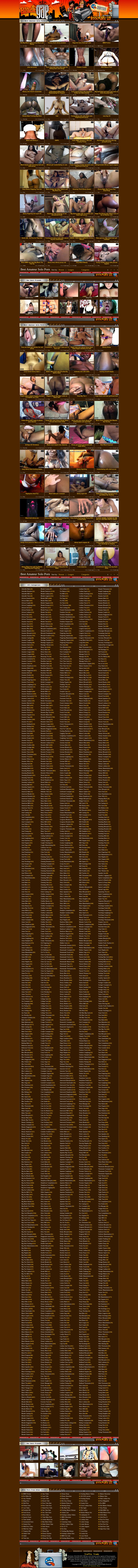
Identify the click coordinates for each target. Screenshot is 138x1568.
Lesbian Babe (64, 1350)
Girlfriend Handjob (65, 796)
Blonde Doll (25, 1425)
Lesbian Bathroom (65, 1353)
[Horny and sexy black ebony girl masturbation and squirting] (82, 419)
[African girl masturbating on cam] (57, 163)
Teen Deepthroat (103, 1055)
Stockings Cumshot (103, 906)
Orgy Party (82, 1038)
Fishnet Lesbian (64, 670)
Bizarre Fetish (25, 1292)
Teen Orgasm (102, 1106)
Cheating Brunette (46, 861)
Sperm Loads (102, 887)
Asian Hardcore (26, 943)
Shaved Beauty (102, 682)
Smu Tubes (45, 1515)
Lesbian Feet (63, 1376)
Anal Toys (24, 871)
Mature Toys (82, 789)
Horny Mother (64, 1003)
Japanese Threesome (65, 1206)
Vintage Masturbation (104, 1271)
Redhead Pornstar (84, 1374)
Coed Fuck (44, 994)
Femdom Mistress (65, 619)
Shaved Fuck (102, 696)
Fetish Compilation (65, 624)
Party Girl (82, 1097)
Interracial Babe (64, 1076)
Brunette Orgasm (45, 749)
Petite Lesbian (83, 1136)
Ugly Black (101, 1215)
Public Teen (82, 1281)
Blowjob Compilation (47, 628)
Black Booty (25, 1308)
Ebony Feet (44, 1320)
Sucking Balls (102, 954)
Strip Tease (101, 931)
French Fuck (63, 712)
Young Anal (101, 1388)
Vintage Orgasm (102, 1281)
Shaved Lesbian (102, 703)
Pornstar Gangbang (84, 1178)
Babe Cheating (26, 1029)
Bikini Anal (25, 1278)
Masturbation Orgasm (85, 663)
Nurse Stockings (83, 980)
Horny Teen (63, 1013)
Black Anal (25, 1294)
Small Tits (101, 815)
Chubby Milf (44, 917)
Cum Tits (43, 1127)
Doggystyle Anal (45, 1236)
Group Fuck (63, 859)
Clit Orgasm (44, 947)
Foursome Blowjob (65, 694)
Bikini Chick (25, 1285)
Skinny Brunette (103, 754)
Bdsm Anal (25, 1108)
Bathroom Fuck (26, 1048)
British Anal (44, 677)
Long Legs (82, 645)
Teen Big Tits (102, 1029)
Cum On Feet (44, 1108)
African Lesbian (26, 612)
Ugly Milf (101, 1218)
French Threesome (65, 724)
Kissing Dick (63, 1250)
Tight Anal (101, 1178)
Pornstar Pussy (83, 1190)
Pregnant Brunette (84, 1229)
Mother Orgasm (83, 950)
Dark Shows (45, 1526)
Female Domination (65, 610)
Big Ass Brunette (26, 1178)
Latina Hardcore (64, 1297)
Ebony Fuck (44, 1325)
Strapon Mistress (103, 924)
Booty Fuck (44, 654)
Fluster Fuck (29, 314)
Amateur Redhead (27, 724)
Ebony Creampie (45, 1313)
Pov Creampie (83, 1206)
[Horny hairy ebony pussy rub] (57, 261)
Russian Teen (102, 626)
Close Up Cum (45, 961)
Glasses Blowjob (64, 805)
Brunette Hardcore (46, 740)
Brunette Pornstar (46, 752)
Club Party (44, 980)
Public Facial (83, 1267)
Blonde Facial (25, 1427)
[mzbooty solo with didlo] (82, 370)
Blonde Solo (44, 614)
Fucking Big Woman (67, 1531)
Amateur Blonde (26, 631)
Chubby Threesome (46, 926)
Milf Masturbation (84, 838)
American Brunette (27, 796)
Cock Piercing (45, 987)
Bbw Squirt (25, 1097)
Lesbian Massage (65, 1395)
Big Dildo (24, 1248)
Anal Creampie (26, 822)
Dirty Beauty (44, 1206)
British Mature (45, 689)
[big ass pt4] (57, 467)
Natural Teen (82, 968)
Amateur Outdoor (27, 719)
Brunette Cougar (45, 724)
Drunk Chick (44, 1267)
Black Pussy (25, 1357)
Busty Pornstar (45, 826)
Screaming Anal (102, 633)
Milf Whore (82, 882)
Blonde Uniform (45, 624)
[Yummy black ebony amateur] (57, 41)
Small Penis (101, 812)
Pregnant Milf (83, 1234)
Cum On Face (45, 1106)
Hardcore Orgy (64, 936)
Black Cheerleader (27, 1311)
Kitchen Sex (63, 1257)
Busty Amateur (45, 794)
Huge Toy (63, 1062)
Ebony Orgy (44, 1355)
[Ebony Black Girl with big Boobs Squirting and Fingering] (32, 565)
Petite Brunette (83, 1124)
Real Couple (82, 1325)
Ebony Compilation (46, 1311)
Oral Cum (82, 1024)
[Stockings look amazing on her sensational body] (57, 212)
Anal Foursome (26, 833)
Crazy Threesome (46, 1066)
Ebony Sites (65, 1498)
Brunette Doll (44, 731)
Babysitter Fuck (26, 1041)
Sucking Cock (102, 964)
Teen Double (102, 1064)
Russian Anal (102, 596)
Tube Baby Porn (47, 1517)
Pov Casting (82, 1204)
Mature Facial (83, 703)
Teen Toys (101, 1157)
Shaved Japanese (103, 698)
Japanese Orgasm (65, 1190)
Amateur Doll (25, 673)
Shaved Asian (102, 675)
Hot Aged (83, 1508)
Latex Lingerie (64, 1269)
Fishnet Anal (63, 668)
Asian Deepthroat (26, 924)
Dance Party (44, 1178)
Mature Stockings (84, 770)
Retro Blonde (83, 1392)
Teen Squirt (101, 1138)
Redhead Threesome (85, 1383)
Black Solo (25, 1364)
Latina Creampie (64, 1285)
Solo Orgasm (102, 859)
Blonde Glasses (26, 1434)
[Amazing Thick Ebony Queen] (82, 187)
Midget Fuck (82, 801)
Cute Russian (44, 1157)
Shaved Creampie (103, 694)
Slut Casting (101, 803)
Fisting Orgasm (64, 682)
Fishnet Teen (63, 680)
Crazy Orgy (44, 1062)
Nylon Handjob (83, 996)
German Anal (63, 742)
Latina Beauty (64, 1276)
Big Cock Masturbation (28, 1225)
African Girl (25, 607)
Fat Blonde (44, 1425)
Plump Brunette (83, 1150)
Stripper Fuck (102, 933)
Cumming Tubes (66, 1522)
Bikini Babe (25, 1281)
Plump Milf (82, 1152)
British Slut (44, 696)
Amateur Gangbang (27, 684)
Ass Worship (25, 1015)
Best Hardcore (26, 1162)
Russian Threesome (103, 628)
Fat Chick (43, 1430)
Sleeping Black (102, 798)
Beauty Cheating (26, 1122)
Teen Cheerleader (103, 1038)
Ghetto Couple (64, 773)
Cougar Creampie (46, 1020)
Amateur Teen (26, 752)
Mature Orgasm (83, 747)
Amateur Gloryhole (27, 687)
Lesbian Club (63, 1364)
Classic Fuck (44, 931)
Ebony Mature (45, 1346)
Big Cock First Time (27, 1220)
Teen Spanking (102, 1136)
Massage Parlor (83, 661)
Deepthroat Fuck (45, 1185)
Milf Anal (82, 803)
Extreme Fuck (45, 1402)
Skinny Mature (102, 770)
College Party (44, 1006)
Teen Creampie (102, 1045)
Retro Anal (82, 1385)
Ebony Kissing (45, 1339)
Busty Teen (44, 831)
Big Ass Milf (25, 1192)
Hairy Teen (63, 908)
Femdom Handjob (65, 614)
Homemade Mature (65, 961)
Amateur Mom (26, 708)
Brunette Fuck (45, 736)
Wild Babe (101, 1350)
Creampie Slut (45, 1078)
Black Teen (25, 1378)
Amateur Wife (26, 761)
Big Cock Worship (27, 1227)
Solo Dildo (101, 850)
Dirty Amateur (45, 1199)
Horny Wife (63, 1015)
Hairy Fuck (63, 887)
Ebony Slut (44, 1364)
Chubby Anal (44, 896)
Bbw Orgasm (25, 1080)
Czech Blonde (45, 1164)
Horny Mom (63, 1001)
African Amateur (26, 598)
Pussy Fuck (82, 1290)
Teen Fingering (102, 1073)
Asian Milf (25, 957)
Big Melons (25, 1250)
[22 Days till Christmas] (32, 443)
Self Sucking (102, 654)
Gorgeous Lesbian (65, 824)
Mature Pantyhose (84, 752)
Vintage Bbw (102, 1260)
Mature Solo (82, 766)
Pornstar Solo (83, 1194)
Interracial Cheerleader (66, 1083)
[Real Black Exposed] (106, 443)
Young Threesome (103, 1432)
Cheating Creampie (46, 864)
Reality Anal (82, 1336)
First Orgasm (63, 656)
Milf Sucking (83, 868)
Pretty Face (82, 1246)
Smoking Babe (102, 819)
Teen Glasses (102, 1085)
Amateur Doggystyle (27, 670)
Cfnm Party (44, 854)
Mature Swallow (83, 777)
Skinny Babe (102, 742)
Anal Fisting (25, 831)
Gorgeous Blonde (65, 819)
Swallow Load (102, 975)
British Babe (44, 680)
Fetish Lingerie (64, 631)
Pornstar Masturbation (85, 1180)
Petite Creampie (83, 1127)
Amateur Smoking (27, 731)
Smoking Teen (102, 843)
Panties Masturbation (85, 1069)
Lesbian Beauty (64, 1355)
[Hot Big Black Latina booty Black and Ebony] (32, 41)
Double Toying (45, 1257)
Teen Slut (101, 1129)
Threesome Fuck (103, 1171)
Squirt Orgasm (102, 896)
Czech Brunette (45, 1166)
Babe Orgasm (25, 1034)
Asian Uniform (26, 996)
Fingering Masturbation (66, 638)
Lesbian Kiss (63, 1390)
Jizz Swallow (63, 1225)
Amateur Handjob (27, 691)
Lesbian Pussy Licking (66, 1423)
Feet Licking (63, 607)
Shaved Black (102, 684)
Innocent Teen (64, 1071)
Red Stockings (83, 1343)
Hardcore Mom (64, 931)
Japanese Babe (64, 1148)
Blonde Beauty (26, 1404)
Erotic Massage (45, 1383)
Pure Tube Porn (47, 1505)
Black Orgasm (26, 1343)
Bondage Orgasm (46, 642)
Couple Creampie (46, 1031)
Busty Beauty (44, 803)
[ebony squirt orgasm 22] (82, 541)
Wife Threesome (103, 1346)
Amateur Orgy (26, 717)
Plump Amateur (83, 1145)
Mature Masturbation (85, 740)
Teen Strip (101, 1143)
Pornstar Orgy (83, 1185)
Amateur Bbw (25, 628)
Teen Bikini (101, 1031)
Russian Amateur (103, 593)
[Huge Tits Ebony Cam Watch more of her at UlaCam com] (106, 212)
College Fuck (44, 1001)
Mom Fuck (82, 901)
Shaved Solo (101, 715)
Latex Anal (63, 1260)
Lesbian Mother (64, 1404)
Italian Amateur (64, 1129)
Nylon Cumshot (83, 987)
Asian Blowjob (26, 913)
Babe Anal (24, 1020)
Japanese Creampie (65, 1162)
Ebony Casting (45, 1304)
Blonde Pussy (44, 610)
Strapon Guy (102, 922)
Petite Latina (82, 1134)
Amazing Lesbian (27, 782)
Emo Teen (44, 1376)
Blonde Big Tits (26, 1406)
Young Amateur (102, 1385)
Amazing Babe (26, 768)
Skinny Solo (101, 782)
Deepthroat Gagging (46, 1187)
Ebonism (44, 1529)
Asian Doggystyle (27, 926)
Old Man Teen (83, 1017)
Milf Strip (82, 866)
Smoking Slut (102, 840)
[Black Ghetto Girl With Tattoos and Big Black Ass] (57, 187)
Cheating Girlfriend (46, 868)
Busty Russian (45, 829)
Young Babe (101, 1392)
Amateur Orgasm (26, 715)
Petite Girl (82, 1129)
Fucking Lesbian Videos (68, 1515)
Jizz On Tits (63, 1222)
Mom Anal (82, 889)
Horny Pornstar (64, 1006)
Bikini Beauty (25, 1283)
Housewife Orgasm (65, 1027)
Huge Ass (62, 1029)
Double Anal (44, 1243)
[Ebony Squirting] (82, 467)
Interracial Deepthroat (66, 1092)
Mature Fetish (83, 708)
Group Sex (63, 864)
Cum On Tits (44, 1115)
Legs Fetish (63, 1339)
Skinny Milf (101, 773)
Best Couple (25, 1152)
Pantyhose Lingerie (84, 1087)
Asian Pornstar (26, 971)
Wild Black (101, 1357)
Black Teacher (26, 1376)
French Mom (63, 719)
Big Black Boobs (26, 1201)
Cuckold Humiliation (47, 1085)
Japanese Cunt (64, 1164)
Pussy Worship (83, 1311)
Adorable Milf (26, 593)
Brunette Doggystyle (46, 729)
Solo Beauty (101, 845)
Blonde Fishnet (26, 1430)
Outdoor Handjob (84, 1055)
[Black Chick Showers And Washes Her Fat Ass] (106, 419)
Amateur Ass (25, 624)
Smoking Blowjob (103, 826)
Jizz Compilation (65, 1218)
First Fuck (63, 654)
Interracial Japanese (65, 1106)
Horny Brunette (64, 980)
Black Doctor (25, 1320)
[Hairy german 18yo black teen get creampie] (106, 236)
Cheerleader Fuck (46, 889)
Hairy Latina (63, 894)
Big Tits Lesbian (26, 1271)
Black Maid (25, 1329)
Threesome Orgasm (103, 1173)
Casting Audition (45, 836)
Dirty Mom (44, 1225)
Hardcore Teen (64, 940)
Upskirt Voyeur (102, 1248)
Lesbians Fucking (84, 619)
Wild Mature (101, 1364)
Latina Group (64, 1294)
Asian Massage (26, 950)
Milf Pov (81, 850)
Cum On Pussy (45, 1113)
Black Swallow (26, 1374)
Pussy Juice (82, 1292)
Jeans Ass (62, 1208)
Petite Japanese (83, 1131)
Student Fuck (102, 940)
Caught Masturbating (47, 845)
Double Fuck (44, 1253)
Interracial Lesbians (65, 1108)
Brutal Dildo (44, 782)
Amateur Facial (26, 677)
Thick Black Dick (103, 1162)
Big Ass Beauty (26, 1173)
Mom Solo (82, 910)
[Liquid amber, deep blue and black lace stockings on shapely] (106, 541)
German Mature (64, 759)
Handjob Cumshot (65, 913)
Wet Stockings (102, 1308)
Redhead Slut (83, 1376)
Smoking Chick (102, 831)
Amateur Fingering (27, 680)
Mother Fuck (82, 945)
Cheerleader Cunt (46, 887)
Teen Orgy (101, 1108)
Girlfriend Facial (65, 794)
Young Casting (102, 1404)
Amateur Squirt (26, 736)
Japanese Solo (64, 1201)
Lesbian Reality (64, 1425)
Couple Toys (44, 1043)
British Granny (45, 687)
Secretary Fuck (102, 640)
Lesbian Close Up (65, 1362)
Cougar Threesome (46, 1029)
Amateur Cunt (26, 663)
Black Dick (25, 1318)
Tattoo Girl (101, 999)
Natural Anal (82, 957)
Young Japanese (102, 1416)
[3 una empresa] (82, 565)
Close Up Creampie (46, 959)
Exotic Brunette (45, 1390)
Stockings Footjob (103, 910)
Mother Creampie (84, 943)
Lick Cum (82, 624)
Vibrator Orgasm (103, 1250)
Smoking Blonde (103, 824)
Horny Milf (63, 999)
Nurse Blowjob (83, 978)
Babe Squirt (25, 1036)
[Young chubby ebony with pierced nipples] (106, 261)
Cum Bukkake (45, 1090)
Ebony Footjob (45, 1322)
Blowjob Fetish (45, 631)
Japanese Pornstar (65, 1194)
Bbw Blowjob (25, 1052)
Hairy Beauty (63, 875)
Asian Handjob (26, 940)
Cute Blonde (44, 1141)
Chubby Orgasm (45, 920)
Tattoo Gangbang (103, 996)
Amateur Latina (26, 698)
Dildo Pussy (44, 1194)
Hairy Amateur (64, 866)
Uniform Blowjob (103, 1225)
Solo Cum (101, 847)
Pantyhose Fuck (83, 1085)
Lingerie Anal (83, 628)
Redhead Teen (83, 1381)
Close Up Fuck (45, 966)
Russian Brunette (103, 607)
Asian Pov (24, 973)
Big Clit (24, 1208)
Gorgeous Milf (64, 826)
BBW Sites (65, 1519)
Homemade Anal (64, 947)
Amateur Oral (25, 712)
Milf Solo (82, 857)
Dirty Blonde (44, 1208)
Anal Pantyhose (26, 852)
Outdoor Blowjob (84, 1045)
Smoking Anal (102, 817)
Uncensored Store (69, 1461)
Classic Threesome (46, 940)
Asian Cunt (25, 922)
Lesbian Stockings (84, 593)
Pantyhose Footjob (84, 1083)
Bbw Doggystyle (26, 1059)
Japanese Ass (63, 1145)
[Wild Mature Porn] (106, 65)
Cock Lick (44, 985)
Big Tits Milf (25, 1274)
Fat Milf (62, 593)
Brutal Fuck (44, 784)
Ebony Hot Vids (47, 1538)
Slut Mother (101, 808)
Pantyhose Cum (83, 1078)
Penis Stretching (83, 1106)
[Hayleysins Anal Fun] (32, 492)
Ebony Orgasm (45, 1353)
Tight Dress (101, 1187)
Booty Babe (44, 649)
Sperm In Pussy (102, 882)
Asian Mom (25, 959)
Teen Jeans (101, 1094)
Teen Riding (101, 1124)
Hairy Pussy (63, 906)
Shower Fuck (102, 722)
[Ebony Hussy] (106, 345)
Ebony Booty (44, 1301)
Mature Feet (82, 705)
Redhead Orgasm (84, 1371)
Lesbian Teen (83, 603)
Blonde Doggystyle (27, 1423)
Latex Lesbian (64, 1267)
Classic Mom (44, 938)
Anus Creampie (26, 875)
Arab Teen (24, 892)
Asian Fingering (26, 933)
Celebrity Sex (44, 847)
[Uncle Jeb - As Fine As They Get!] (32, 236)
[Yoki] (57, 114)
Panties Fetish (83, 1066)
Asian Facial (25, 929)
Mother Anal (82, 938)
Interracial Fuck (64, 1101)
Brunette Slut (44, 759)
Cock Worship (45, 992)
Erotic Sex (44, 1385)
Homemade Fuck (65, 957)
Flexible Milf (63, 687)
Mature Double (83, 701)
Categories (85, 270)
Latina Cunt (63, 1288)
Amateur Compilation (28, 649)
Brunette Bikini (45, 715)
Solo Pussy (101, 861)
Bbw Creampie (26, 1057)
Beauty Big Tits (26, 1120)
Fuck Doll (63, 726)
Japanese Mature (64, 1183)
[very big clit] (106, 114)
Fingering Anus (64, 633)
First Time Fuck (64, 663)
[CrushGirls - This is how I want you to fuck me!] (57, 345)
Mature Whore (83, 794)
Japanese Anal (64, 1143)
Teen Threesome (103, 1152)
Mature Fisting (83, 712)
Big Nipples (25, 1253)
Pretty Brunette (83, 1243)
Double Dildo (44, 1248)
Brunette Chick (45, 722)
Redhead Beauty (83, 1350)
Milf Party (82, 845)
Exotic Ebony (45, 1392)
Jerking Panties (64, 1215)
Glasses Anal (63, 803)
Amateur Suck (26, 742)
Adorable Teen (26, 596)
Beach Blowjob (26, 1115)
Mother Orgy (83, 952)
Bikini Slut (25, 1290)
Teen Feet (101, 1069)
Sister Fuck (101, 731)
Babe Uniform (26, 1038)
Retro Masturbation (84, 1404)
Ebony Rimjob (45, 1362)
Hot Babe (62, 1017)
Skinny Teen (101, 784)
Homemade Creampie (66, 950)
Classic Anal (44, 929)
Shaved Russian (102, 712)
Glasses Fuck (63, 810)
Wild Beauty (101, 1355)
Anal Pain (24, 847)
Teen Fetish (101, 1071)
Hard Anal (63, 915)
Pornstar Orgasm (84, 1183)
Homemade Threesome (66, 968)
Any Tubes (45, 1494)
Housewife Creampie (66, 1022)
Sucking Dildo (102, 968)
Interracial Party (64, 1120)
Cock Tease (44, 989)
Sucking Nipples (103, 971)
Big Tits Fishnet (26, 1264)
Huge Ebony (63, 1043)
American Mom (26, 805)
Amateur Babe (26, 626)
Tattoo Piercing (102, 1003)
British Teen (44, 698)
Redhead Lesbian (84, 1364)
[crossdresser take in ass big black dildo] (106, 565)
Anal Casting (25, 812)
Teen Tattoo (101, 1150)
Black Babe (25, 1299)
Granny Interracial (65, 847)
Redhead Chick (83, 1355)
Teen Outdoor (102, 1110)
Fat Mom (62, 596)
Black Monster (26, 1341)
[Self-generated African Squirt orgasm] (106, 163)
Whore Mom (102, 1325)
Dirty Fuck (44, 1215)
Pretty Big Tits (83, 1239)
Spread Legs (101, 889)
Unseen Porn (89, 1461)
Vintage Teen (102, 1285)
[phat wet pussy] (32, 65)
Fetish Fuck (63, 626)
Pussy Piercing (83, 1299)
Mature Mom (83, 742)
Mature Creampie (84, 691)
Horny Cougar (64, 985)
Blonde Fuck (25, 1432)
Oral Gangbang (83, 1029)
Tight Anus (101, 1180)
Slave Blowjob (102, 789)
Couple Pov (44, 1041)
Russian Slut (101, 624)
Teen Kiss (101, 1097)
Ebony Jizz (44, 1336)
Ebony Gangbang (46, 1329)
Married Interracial (84, 649)
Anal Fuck (24, 836)
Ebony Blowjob (45, 1299)
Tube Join (109, 1477)
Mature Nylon (83, 745)
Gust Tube (45, 1496)
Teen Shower (102, 1127)
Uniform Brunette (103, 1227)
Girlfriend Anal (64, 787)
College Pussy (45, 1008)
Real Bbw (82, 1313)
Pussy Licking (83, 1294)
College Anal (44, 999)
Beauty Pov (25, 1138)
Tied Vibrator (102, 1176)
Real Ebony (82, 1329)
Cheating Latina (45, 875)
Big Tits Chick (26, 1262)
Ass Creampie (25, 1001)
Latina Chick (63, 1283)
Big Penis (24, 1255)
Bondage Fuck (45, 638)
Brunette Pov (44, 754)
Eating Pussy (44, 1283)
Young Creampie (103, 1411)
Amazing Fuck (26, 780)
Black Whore (25, 1392)
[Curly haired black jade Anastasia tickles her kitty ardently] (82, 90)
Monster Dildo (83, 929)
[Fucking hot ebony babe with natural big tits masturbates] (57, 236)
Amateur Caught (26, 640)
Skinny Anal (101, 738)
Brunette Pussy (45, 756)
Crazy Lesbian (45, 1057)
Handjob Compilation (66, 910)
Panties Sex (82, 1073)
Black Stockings (26, 1371)
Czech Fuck (44, 1169)
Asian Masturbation (27, 952)
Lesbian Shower (64, 1432)
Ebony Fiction (46, 1536)
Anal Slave (25, 859)
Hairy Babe (63, 873)
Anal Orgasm (25, 843)
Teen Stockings (102, 1141)
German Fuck (64, 754)
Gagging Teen (64, 733)
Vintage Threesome (103, 1288)
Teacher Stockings (103, 1010)
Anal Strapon (25, 864)
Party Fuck (82, 1094)
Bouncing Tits (45, 656)
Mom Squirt (82, 913)
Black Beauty (25, 1304)
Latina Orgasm (64, 1311)
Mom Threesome (84, 915)
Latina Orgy (63, 1313)
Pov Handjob (83, 1208)
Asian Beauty (25, 906)
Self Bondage (102, 649)
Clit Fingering (45, 943)
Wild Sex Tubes (29, 1477)
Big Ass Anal (25, 1166)
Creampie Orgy (45, 1076)
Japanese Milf (64, 1185)
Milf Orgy (82, 843)
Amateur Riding (26, 726)
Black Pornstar (26, 1350)
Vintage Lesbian (102, 1269)
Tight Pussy (101, 1197)
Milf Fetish (82, 824)
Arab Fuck (25, 887)
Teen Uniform (102, 1159)
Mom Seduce (83, 908)
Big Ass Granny (26, 1187)
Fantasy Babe (44, 1411)
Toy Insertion (102, 1211)
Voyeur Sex (101, 1292)
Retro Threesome (84, 1416)
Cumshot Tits (44, 1134)
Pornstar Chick (83, 1171)
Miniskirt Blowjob (84, 887)
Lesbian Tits (82, 607)
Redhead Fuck (83, 1362)
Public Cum (82, 1262)
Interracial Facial (65, 1097)
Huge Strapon (64, 1057)
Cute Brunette (45, 1143)
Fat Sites (64, 1529)
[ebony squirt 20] (82, 492)
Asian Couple (25, 917)
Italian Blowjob (64, 1134)
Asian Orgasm (26, 964)
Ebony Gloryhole (46, 1332)
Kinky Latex (63, 1236)
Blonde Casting (26, 1413)
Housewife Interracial (66, 1024)
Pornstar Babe (83, 1164)
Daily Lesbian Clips (67, 1524)
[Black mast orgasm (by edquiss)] (57, 443)
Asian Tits (24, 994)
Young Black (102, 1397)
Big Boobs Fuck (26, 1206)
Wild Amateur (102, 1348)
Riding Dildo (83, 1427)
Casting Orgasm (45, 840)
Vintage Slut (101, 1283)
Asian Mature (25, 954)
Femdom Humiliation (66, 617)
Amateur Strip (26, 740)
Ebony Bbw (44, 1294)
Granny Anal (63, 831)
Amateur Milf (25, 705)
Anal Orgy (25, 845)
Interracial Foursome (66, 1099)
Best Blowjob (25, 1150)
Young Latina (102, 1418)
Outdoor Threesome (85, 1064)
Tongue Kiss (101, 1208)
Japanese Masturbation (66, 1180)
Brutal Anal (44, 775)
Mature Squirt (83, 768)
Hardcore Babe (64, 922)
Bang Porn (89, 297)
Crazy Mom (44, 1059)
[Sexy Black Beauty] (82, 261)
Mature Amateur (83, 666)
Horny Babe (63, 971)
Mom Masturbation (84, 903)
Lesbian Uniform (84, 612)
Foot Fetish (63, 689)
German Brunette (65, 752)
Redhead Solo (83, 1378)
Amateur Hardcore (27, 694)
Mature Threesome (84, 787)
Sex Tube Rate (46, 1510)
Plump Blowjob (83, 1148)
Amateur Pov (25, 722)
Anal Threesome (26, 868)
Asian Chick (25, 915)
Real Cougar (82, 1322)
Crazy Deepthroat (46, 1048)
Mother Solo (82, 954)
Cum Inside (44, 1101)
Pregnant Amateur (84, 1225)
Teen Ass (100, 1017)
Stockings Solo (102, 917)
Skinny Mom (102, 775)
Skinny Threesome (103, 787)
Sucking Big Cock (103, 957)
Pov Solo (81, 1220)
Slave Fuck (101, 791)
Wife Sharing (102, 1343)
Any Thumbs (69, 297)
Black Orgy (25, 1346)
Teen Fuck (101, 1080)
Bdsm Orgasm (26, 1110)
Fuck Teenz (84, 1501)
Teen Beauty (101, 1027)
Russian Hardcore (103, 619)
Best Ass (24, 1145)
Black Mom (25, 1339)
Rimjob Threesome (103, 589)
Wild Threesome (103, 1383)
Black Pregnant (26, 1355)
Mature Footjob (83, 715)
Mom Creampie (83, 894)
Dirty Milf (44, 1222)
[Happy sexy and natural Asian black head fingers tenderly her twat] (82, 345)
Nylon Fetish (82, 992)
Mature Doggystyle (84, 698)
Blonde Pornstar (45, 605)
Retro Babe (82, 1388)
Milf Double (82, 822)
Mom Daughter (83, 899)
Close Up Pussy (45, 973)
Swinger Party (102, 989)
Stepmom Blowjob (103, 901)
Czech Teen (44, 1173)
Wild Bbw (101, 1353)
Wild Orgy (101, 1371)
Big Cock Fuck (26, 1222)
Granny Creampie (65, 836)
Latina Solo (63, 1322)
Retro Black (82, 1390)
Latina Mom (63, 1308)
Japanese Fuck (64, 1169)
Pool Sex (81, 1157)
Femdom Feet (64, 612)
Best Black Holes (47, 1522)
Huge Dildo (63, 1041)
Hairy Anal (63, 868)
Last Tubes (49, 314)
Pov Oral (81, 1213)
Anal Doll (24, 826)
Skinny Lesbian (102, 766)
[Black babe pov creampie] (57, 492)
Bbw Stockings (26, 1099)
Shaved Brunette (103, 689)
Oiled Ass (82, 1008)
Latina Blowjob (64, 1278)
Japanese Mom (64, 1187)
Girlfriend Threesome (66, 801)
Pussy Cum (82, 1283)
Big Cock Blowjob (27, 1213)
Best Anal (24, 1143)
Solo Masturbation (103, 854)
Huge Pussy (63, 1055)
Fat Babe (43, 1420)
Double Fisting (45, 1250)
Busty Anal (44, 796)
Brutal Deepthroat (46, 780)
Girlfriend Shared (65, 798)
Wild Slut (101, 1378)
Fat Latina (44, 1434)
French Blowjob (64, 710)
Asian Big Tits (26, 908)
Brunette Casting (45, 719)
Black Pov (24, 1353)
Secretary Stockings (104, 642)
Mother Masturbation (85, 947)
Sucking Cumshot (103, 966)
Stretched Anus (102, 926)
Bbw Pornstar (25, 1087)
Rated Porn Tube (47, 1508)
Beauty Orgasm (26, 1134)
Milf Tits (81, 878)
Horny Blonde (64, 975)
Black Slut (24, 1362)
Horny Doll (63, 987)
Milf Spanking (83, 859)
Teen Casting (102, 1036)
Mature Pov (82, 756)
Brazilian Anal (45, 661)
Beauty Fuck (25, 1129)
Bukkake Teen (45, 791)
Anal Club (24, 815)
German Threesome (65, 766)
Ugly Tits (101, 1220)
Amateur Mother (26, 710)
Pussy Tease (82, 1308)
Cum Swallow (45, 1124)
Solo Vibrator (102, 871)
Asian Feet (25, 931)
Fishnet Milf (63, 673)
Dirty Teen (44, 1232)
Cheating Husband (46, 873)
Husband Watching (65, 1066)
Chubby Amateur (45, 894)
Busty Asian (44, 798)
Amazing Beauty (26, 770)
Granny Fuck (63, 840)
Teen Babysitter (102, 1022)
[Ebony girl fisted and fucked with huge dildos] (82, 443)
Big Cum (24, 1229)
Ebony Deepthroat (46, 1315)
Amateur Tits (25, 756)
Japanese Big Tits (65, 1152)
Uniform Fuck (102, 1232)
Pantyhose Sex (83, 1090)
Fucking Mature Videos (87, 1494)
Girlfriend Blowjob (65, 789)
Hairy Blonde (64, 878)
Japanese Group (64, 1173)
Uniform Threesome (104, 1236)
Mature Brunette (83, 684)
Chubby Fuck (44, 908)
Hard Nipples (63, 920)
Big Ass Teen (25, 1199)
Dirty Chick (44, 1213)
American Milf (26, 803)
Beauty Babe (25, 1117)
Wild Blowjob (102, 1360)
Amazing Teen (26, 789)
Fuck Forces (88, 314)
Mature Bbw (82, 673)
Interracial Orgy (64, 1117)
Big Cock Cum (26, 1218)
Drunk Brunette (45, 1264)
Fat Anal (43, 1416)
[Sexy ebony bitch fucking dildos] (32, 467)
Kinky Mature (64, 1241)
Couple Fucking (45, 1034)
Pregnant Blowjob (84, 1227)
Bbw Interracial (26, 1066)
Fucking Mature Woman (68, 1510)
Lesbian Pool (63, 1416)
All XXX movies (86, 1496)
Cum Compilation (46, 1092)
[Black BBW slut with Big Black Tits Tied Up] (32, 261)
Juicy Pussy (63, 1227)
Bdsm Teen (25, 1113)
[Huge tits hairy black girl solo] (82, 41)
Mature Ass (82, 670)
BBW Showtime (66, 1517)
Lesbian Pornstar (65, 1418)
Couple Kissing (45, 1036)
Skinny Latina (102, 763)
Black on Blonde (26, 1397)
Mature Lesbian (83, 736)
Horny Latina (64, 994)
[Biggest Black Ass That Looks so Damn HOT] (57, 394)
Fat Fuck (43, 1432)
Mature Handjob (83, 724)
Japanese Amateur (65, 1141)
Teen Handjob (102, 1092)
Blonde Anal (25, 1399)
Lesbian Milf (63, 1399)
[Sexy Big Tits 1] (82, 394)
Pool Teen (82, 1159)
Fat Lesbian (63, 589)
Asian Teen (25, 992)
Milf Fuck (82, 826)
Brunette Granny (45, 738)
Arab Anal (24, 880)
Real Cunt (82, 1327)
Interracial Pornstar (65, 1122)
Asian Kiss (25, 945)
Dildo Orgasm (45, 1192)
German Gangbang (65, 756)
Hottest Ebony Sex (67, 1503)
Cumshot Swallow (46, 1131)
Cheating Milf (45, 878)
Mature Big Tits (83, 677)
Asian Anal (25, 896)
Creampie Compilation (47, 1069)
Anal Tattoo (25, 866)
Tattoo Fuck (101, 994)
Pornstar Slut (83, 1192)
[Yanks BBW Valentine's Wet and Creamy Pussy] (82, 139)
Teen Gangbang (102, 1083)
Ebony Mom (44, 1350)
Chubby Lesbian (45, 913)
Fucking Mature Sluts (68, 1538)
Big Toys (24, 1276)
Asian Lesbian (26, 947)
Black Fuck (25, 1322)
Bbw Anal (24, 1050)
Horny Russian (64, 1010)
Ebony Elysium (46, 1533)
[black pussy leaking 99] (57, 541)
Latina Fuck (63, 1292)
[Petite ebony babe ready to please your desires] (32, 419)
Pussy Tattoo (82, 1306)
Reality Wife (82, 1341)
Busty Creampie (45, 810)
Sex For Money (102, 656)
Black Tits (24, 1383)
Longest (71, 270)
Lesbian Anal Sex (65, 1346)
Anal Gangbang (26, 838)
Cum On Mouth (45, 1110)
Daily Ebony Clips (47, 1524)
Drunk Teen (44, 1281)
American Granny (27, 798)
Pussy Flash (82, 1288)
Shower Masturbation (104, 724)
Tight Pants (101, 1194)
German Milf (63, 761)
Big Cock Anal (26, 1211)
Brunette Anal (45, 703)
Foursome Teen (64, 701)
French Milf (63, 717)
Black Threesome (26, 1381)
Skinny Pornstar (102, 777)
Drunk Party (44, 1276)
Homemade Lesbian (65, 959)
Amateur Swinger (27, 747)
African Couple (26, 603)
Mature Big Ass (83, 675)
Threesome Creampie (104, 1169)
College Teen (44, 1013)
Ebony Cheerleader (46, 1306)
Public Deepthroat (84, 1264)
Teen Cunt (101, 1050)
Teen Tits (101, 1155)
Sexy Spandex (102, 668)
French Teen (63, 722)
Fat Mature (63, 591)
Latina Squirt (63, 1325)
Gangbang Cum (64, 738)
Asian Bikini (25, 910)
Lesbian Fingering (65, 1381)
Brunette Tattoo (45, 766)
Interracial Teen (64, 1124)
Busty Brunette (45, 808)
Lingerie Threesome (85, 638)
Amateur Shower (26, 729)
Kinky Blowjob (64, 1232)
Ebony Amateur (45, 1288)
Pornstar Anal (83, 1162)
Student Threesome (103, 947)
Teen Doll (101, 1062)
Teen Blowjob (102, 1034)
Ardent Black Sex (47, 1519)
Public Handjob (83, 1274)
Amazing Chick (26, 777)
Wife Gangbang (102, 1341)
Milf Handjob (83, 831)
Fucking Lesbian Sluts (68, 1533)
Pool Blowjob (83, 1155)
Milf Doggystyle (83, 819)
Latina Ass (63, 1274)
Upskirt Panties (102, 1241)
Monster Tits (82, 936)
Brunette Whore (45, 773)
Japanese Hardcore (65, 1178)
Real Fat (81, 1332)
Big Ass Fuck (25, 1185)
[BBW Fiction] (106, 41)
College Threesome (46, 1015)
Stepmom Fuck (102, 903)
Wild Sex (101, 1376)
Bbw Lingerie (25, 1073)
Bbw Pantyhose (26, 1085)
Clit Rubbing (44, 950)
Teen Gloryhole (102, 1087)
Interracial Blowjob (65, 1080)
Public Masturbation (85, 1276)
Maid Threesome (84, 647)
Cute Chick (44, 1145)
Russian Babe (102, 598)
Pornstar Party (83, 1187)
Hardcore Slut (64, 938)
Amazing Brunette (27, 775)
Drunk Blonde (45, 1262)
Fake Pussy (44, 1409)
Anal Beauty (25, 810)
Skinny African (102, 733)
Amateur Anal (25, 621)
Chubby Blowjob (45, 903)
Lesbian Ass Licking (66, 1348)
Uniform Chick (102, 1229)
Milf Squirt (82, 861)
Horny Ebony (64, 989)
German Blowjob (65, 749)
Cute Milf (43, 1155)
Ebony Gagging (45, 1327)
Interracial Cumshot (65, 1090)
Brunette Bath (45, 708)
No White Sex (49, 297)
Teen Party (101, 1115)
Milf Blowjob (83, 810)
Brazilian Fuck (45, 666)
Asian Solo (25, 985)
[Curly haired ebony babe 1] (32, 370)
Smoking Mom (102, 838)
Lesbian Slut (63, 1434)
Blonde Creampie (26, 1420)
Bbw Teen (24, 1104)
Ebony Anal (44, 1290)
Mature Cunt (82, 694)
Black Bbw (25, 1301)
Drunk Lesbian (45, 1269)
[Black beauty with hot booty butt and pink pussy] (32, 163)
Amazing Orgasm (27, 787)
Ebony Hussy (65, 1494)
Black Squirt (25, 1369)
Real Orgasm (82, 1334)
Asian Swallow (26, 989)
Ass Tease (24, 1013)
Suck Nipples (102, 950)
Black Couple (25, 1315)
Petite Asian (82, 1120)
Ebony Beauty (45, 1297)
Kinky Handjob (64, 1234)
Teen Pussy (101, 1122)
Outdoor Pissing (83, 1062)
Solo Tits (101, 866)
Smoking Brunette (103, 829)
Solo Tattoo (101, 864)
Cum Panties (44, 1117)
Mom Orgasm (83, 906)
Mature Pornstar (83, 754)
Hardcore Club (64, 924)
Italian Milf (63, 1138)
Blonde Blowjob (26, 1411)
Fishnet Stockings (65, 677)
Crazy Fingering (45, 1050)
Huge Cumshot (64, 1038)
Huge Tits (63, 1059)
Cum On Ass (44, 1104)
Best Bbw (24, 1148)
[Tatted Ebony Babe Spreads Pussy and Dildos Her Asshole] (106, 492)
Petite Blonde (83, 1122)
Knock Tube (46, 1501)
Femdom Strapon (65, 621)
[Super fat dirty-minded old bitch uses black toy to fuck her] (82, 163)
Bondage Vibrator (46, 645)
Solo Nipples (102, 857)
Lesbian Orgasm (64, 1406)
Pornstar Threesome (85, 1199)
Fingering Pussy (64, 642)
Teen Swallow (102, 1148)
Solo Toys (101, 868)
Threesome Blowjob (104, 1166)
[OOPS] (57, 139)
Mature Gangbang (84, 719)
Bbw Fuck (24, 1064)
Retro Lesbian (83, 1402)
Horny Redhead (64, 1008)
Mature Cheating (84, 687)
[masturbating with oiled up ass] (106, 467)
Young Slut (101, 1425)
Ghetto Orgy (63, 780)
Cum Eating (44, 1094)
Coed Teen (44, 996)
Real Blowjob (83, 1315)
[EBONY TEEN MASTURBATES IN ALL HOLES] (82, 236)
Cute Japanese (45, 1148)
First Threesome (64, 659)
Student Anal (102, 936)
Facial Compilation (46, 1404)
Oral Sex (81, 1031)
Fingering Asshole (65, 635)
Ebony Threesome (46, 1374)
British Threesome (46, 701)
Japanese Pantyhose (65, 1192)
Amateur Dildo (26, 668)
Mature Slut (82, 763)
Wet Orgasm (101, 1299)
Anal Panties (25, 850)
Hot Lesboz (84, 1510)
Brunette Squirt (45, 763)
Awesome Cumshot (27, 1017)
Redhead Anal (83, 1346)
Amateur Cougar (26, 652)
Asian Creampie (26, 920)
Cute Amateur (45, 1136)
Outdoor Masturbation (85, 1057)
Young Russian (102, 1423)
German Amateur (65, 740)
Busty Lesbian (45, 819)
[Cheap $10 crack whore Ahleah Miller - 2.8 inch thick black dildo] (57, 419)
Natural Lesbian (83, 961)
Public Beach (83, 1260)
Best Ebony (25, 1157)
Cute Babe (44, 1138)
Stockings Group (103, 915)
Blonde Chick (25, 1416)
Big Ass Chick (26, 1180)
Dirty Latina (44, 1218)
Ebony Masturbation (46, 1343)
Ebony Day (45, 1531)
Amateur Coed (26, 647)
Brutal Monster (45, 787)
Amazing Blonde (26, 773)
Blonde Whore (45, 626)
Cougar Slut (44, 1027)
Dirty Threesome (45, 1234)
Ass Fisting (25, 1006)
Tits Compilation (103, 1201)
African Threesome (27, 619)
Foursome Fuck (64, 698)
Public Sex (82, 1278)
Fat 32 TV (65, 1526)
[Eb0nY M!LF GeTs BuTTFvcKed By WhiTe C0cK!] (57, 370)
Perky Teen (82, 1115)
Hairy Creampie (64, 885)
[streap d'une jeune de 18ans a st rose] (32, 541)
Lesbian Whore (83, 617)
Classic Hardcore (45, 933)
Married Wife (83, 652)
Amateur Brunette (27, 635)
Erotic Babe (44, 1378)
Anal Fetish (25, 829)
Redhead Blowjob (84, 1353)
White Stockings (103, 1315)
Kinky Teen (63, 1243)
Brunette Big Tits (46, 712)
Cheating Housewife (46, 871)
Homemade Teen (65, 966)
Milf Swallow (83, 871)
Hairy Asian (63, 871)
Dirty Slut (43, 1229)
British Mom (44, 694)
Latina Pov (63, 1318)
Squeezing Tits (102, 892)
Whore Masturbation (104, 1322)
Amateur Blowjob (27, 633)
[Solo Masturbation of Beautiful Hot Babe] (57, 565)
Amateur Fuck (26, 682)
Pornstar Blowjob (84, 1166)
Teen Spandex (102, 1134)
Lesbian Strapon (83, 596)
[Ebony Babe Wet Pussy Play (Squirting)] (106, 187)
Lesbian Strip (83, 598)
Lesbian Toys (83, 610)
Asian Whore (25, 999)
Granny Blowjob (64, 833)
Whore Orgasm (102, 1327)
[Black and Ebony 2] (32, 139)
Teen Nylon (101, 1104)
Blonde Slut (44, 612)
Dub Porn (109, 297)
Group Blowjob (64, 857)
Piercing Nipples (84, 1143)
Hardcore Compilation (66, 926)
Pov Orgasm (82, 1215)
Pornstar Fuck (83, 1176)
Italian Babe (63, 1131)
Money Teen (82, 917)
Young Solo (101, 1427)
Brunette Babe (45, 705)
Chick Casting (45, 892)
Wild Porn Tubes (109, 1461)
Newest (61, 270)
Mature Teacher (83, 784)
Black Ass (24, 1297)
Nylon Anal (82, 982)
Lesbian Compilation (66, 1367)
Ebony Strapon (45, 1367)
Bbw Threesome (26, 1106)
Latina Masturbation (65, 1304)
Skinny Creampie (103, 756)
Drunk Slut (44, 1278)
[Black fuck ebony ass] (32, 516)
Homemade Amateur (66, 945)
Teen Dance (101, 1052)
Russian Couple (102, 612)
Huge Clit (62, 1034)
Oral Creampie (83, 1022)
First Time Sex (64, 666)
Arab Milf (24, 889)
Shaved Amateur (103, 670)
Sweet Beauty (102, 980)
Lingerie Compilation (85, 631)
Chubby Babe (44, 899)
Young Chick (102, 1406)
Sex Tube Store (46, 1512)
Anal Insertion (26, 840)
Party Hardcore (83, 1099)
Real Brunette (83, 1318)
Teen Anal (101, 1015)
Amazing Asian (26, 766)
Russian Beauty (102, 600)
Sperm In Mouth (103, 880)
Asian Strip (25, 987)
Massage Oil (82, 656)
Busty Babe (44, 801)
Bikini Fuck (25, 1288)
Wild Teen (101, 1381)
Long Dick (82, 642)
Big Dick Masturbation (28, 1246)
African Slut (25, 614)
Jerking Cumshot (65, 1213)
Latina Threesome (65, 1329)
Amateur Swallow (27, 745)
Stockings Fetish (103, 908)
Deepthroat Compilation (47, 1183)
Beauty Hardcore (26, 1131)
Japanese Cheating (65, 1157)
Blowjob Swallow (46, 635)
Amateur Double (26, 675)
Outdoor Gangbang (84, 1052)
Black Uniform (26, 1385)
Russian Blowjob (103, 605)
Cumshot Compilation (47, 1129)
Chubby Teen (44, 924)
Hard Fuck (63, 917)
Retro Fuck (82, 1399)
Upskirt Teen (102, 1246)
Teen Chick (101, 1041)
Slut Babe (101, 801)
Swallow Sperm (102, 978)
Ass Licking (25, 1010)
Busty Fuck (44, 815)
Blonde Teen (44, 621)
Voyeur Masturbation (104, 1290)
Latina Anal (63, 1271)
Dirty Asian (44, 1201)
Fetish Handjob (64, 628)
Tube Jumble (49, 1461)
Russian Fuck (102, 617)
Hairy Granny (64, 889)
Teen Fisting (101, 1078)
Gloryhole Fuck (64, 815)
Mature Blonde (83, 680)
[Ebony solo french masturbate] (32, 90)
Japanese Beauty (64, 1150)
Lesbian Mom (64, 1402)
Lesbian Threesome (84, 605)
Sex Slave (101, 661)
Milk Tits (81, 885)
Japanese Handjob (65, 1176)
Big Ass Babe (25, 1171)
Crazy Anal (44, 1045)
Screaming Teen (102, 635)
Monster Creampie (84, 926)
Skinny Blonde (102, 749)
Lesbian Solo (83, 589)
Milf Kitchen (82, 836)
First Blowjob (64, 647)
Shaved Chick (102, 691)
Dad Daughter (45, 1176)
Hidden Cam (63, 943)
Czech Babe (44, 1162)
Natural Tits (82, 971)
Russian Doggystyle (104, 614)
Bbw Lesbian (25, 1071)
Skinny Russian (102, 780)
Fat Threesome (64, 605)
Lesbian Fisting (64, 1383)
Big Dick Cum (26, 1239)
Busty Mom (44, 824)
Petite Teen (82, 1138)
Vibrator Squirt (102, 1253)
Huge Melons (63, 1050)
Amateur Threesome (27, 754)
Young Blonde (102, 1399)
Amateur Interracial (27, 696)
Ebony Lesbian (45, 1341)
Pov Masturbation (84, 1211)
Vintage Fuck (102, 1267)
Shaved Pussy (102, 710)
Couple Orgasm (45, 1038)
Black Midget (25, 1334)
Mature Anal (82, 668)
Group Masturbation (65, 861)
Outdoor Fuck (83, 1050)
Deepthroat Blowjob (46, 1180)
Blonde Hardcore (45, 591)
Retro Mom (82, 1411)
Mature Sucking (83, 775)
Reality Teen (82, 1339)
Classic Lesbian (45, 936)
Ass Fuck (24, 1008)
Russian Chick (102, 610)
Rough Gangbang (103, 591)
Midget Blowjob (83, 798)
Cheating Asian (45, 857)
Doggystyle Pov (45, 1241)
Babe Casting (25, 1027)
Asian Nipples (25, 961)
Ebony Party (44, 1357)
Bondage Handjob (46, 640)
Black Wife (25, 1395)
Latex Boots (63, 1262)
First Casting (63, 649)
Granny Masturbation (66, 852)
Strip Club (101, 929)
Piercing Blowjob (84, 1141)
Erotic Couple (45, 1381)
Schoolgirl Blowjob (104, 631)
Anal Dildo (25, 824)
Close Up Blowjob (46, 957)
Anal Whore (25, 873)
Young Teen (101, 1430)
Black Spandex (26, 1367)
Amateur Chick (26, 645)
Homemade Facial (65, 952)
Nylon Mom (82, 999)
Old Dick (81, 1010)
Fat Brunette (44, 1427)
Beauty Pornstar (26, 1136)
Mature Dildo (83, 696)
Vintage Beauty (102, 1262)
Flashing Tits (63, 684)
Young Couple (102, 1409)
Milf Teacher (82, 873)
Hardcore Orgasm (65, 933)
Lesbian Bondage (65, 1360)
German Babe (64, 745)
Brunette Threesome (46, 770)
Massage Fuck (83, 654)
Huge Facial (63, 1045)
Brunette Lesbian (45, 742)
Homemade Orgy (65, 964)
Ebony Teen (44, 1371)
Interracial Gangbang (66, 1104)
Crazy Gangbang (45, 1055)
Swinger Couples (103, 982)
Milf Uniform (83, 880)
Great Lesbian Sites (86, 1505)
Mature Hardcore (84, 726)
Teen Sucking (102, 1145)
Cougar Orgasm (45, 1024)
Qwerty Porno (29, 1461)
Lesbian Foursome (65, 1385)
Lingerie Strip (83, 635)
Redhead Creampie (84, 1357)
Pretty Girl (82, 1248)
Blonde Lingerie (45, 596)
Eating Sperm (45, 1285)
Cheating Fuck (45, 866)
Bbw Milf (24, 1078)
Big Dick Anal (26, 1232)
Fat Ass (43, 1418)
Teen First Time (102, 1076)
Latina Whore (64, 1332)
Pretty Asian (82, 1236)
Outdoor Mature (83, 1059)
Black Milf (25, 1336)
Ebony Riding (45, 1360)
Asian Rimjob (25, 980)
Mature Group (83, 722)
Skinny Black (102, 747)
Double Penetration (46, 1255)
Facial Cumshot (45, 1406)
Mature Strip (82, 773)
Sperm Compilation (104, 878)
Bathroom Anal (26, 1045)
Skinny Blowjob (103, 752)
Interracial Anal (64, 1073)
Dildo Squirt (44, 1197)
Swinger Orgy (102, 987)
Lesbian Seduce (64, 1430)
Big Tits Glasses (26, 1269)
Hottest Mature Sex (86, 1512)
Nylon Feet (82, 989)
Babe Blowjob (26, 1024)
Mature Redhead (83, 759)
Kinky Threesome (65, 1246)
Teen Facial (101, 1066)
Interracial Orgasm (65, 1115)
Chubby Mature (45, 915)
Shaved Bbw (101, 680)
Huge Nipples (64, 1052)
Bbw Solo (24, 1094)
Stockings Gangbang (104, 913)
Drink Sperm (44, 1260)
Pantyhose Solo (83, 1092)
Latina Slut (63, 1320)
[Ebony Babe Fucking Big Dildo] (32, 114)
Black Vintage (25, 1388)
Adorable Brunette (27, 591)
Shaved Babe (102, 677)
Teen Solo (101, 1131)
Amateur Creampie (27, 656)
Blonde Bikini (25, 1409)
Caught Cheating (45, 843)
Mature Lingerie (83, 738)
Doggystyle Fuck (45, 1239)
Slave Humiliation (103, 794)
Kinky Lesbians (64, 1239)
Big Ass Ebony (26, 1183)
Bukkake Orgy (45, 789)
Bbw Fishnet (25, 1062)
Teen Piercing (102, 1117)
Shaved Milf (101, 708)
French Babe (63, 708)
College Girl (44, 1003)
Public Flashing (83, 1271)
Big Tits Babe (25, 1260)
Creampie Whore (45, 1080)
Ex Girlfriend (44, 1388)
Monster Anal (83, 920)
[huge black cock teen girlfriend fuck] (106, 394)
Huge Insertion (64, 1048)
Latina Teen (63, 1327)
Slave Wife (101, 796)
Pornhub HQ (69, 314)
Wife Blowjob (102, 1339)
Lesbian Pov (63, 1420)
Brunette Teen (45, 768)
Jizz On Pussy (64, 1220)
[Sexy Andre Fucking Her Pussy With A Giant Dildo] (82, 516)
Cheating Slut (44, 882)
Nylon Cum (82, 985)
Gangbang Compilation (66, 736)
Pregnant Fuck (83, 1232)
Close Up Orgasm (46, 971)
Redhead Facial (83, 1360)
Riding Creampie (84, 1423)
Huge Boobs (63, 1031)
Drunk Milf (44, 1271)
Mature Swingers (84, 780)
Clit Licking (44, 945)
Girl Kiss (62, 784)
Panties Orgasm (83, 1071)
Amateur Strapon (26, 738)
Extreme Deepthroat (46, 1399)
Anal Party (25, 854)
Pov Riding (82, 1218)
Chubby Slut (44, 922)
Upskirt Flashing (103, 1239)
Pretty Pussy (82, 1253)
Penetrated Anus (83, 1101)
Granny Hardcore (65, 845)
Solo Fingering (102, 852)
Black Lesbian (26, 1327)
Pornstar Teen (83, 1197)
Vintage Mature (102, 1274)
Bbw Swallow (25, 1101)
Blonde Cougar (26, 1418)
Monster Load (83, 931)
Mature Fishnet (83, 710)
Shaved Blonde (102, 687)
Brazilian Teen (45, 673)
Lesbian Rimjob (64, 1427)
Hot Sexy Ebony (66, 1501)
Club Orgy (44, 978)
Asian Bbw (25, 903)
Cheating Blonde (45, 859)
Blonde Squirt (45, 617)
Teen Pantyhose (102, 1113)
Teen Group (101, 1090)
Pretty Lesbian (83, 1250)
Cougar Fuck (44, 1022)
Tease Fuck (101, 1013)
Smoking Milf (102, 836)
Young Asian (102, 1390)
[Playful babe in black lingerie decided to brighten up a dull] (32, 394)
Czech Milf (44, 1171)
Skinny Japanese (103, 761)
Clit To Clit (44, 952)
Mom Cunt (82, 896)
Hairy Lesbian (64, 896)
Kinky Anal (63, 1229)
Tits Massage (102, 1206)
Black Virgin (25, 1390)
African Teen (25, 617)
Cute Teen (43, 1159)
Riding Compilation (84, 1420)
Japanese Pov (63, 1197)
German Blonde (64, 747)
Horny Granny (64, 992)
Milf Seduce (82, 854)
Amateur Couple (26, 654)
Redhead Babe (83, 1348)
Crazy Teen (44, 1064)
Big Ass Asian (25, 1169)
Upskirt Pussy (102, 1243)
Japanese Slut (63, 1199)
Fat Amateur (44, 1413)
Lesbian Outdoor (65, 1411)
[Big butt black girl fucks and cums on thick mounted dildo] (106, 90)
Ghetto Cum (63, 775)
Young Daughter (103, 1413)
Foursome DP (64, 696)
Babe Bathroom (26, 1022)
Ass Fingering (25, 1003)
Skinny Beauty (102, 745)
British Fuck (44, 684)
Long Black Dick (84, 640)
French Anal (63, 705)
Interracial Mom (64, 1113)
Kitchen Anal (63, 1253)
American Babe (26, 791)
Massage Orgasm (84, 659)
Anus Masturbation (27, 878)
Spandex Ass (101, 873)
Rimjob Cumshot (84, 1434)
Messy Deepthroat (84, 796)
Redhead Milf (83, 1369)
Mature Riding (83, 761)
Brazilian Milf (45, 670)
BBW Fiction (29, 297)
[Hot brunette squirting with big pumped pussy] (106, 139)
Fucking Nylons (85, 1498)
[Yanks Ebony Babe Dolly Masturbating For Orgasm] (57, 90)
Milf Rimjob (82, 852)
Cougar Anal (44, 1017)
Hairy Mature (64, 901)
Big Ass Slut (25, 1197)
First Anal (63, 645)
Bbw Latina (25, 1069)
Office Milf (82, 1003)
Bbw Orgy (24, 1083)
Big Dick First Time (27, 1241)
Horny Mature (64, 996)
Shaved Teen (102, 717)
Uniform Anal (102, 1222)
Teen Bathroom (102, 1024)
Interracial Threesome (66, 1127)
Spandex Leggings (103, 875)
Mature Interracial (84, 729)
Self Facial (101, 652)
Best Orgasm (25, 1164)
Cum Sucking (44, 1122)
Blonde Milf (44, 598)
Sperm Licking (102, 885)
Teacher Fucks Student (104, 1006)
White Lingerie (102, 1313)
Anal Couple (25, 819)
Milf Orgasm (82, 840)
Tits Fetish (101, 1204)
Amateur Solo (25, 733)
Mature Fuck (82, 717)
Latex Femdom (64, 1264)
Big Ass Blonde (26, 1176)
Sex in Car (101, 663)
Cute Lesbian (44, 1152)
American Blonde (27, 794)
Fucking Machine (65, 731)
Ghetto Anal (63, 768)
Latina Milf (63, 1306)
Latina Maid (63, 1301)
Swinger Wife (102, 992)
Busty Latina (44, 817)
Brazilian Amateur (46, 659)
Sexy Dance (101, 666)
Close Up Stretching (46, 975)
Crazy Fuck (44, 1052)
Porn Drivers (109, 314)
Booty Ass (43, 647)
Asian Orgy (25, 966)
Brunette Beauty (45, 710)
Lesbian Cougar (64, 1369)
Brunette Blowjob (46, 717)
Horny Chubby (64, 982)
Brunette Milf (44, 745)
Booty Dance (44, 652)
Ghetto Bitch (63, 770)
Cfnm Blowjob (45, 850)
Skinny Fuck (102, 759)
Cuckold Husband (46, 1087)
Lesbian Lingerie (65, 1392)
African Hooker (26, 610)
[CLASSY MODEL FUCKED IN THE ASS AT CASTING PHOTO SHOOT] (106, 516)
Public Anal (82, 1257)
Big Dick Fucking (27, 1243)
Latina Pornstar (64, 1315)
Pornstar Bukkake (84, 1169)
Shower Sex (101, 726)
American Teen (26, 808)
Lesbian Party (64, 1413)
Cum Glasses (44, 1099)
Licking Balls (83, 626)
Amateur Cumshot (27, 661)
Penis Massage (83, 1104)
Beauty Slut (25, 1141)
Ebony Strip (44, 1369)
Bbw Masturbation (27, 1076)
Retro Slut (82, 1413)
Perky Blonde (83, 1110)
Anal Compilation (27, 817)
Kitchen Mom (64, 1255)
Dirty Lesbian (45, 1220)
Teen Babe (101, 1020)
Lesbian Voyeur (83, 614)
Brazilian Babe (45, 663)
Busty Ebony (44, 812)
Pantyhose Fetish (84, 1080)
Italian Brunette (64, 1136)
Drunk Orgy (44, 1274)
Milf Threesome (83, 875)
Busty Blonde (44, 805)
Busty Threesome (46, 833)
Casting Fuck (44, 838)
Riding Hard (82, 1430)
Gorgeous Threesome (66, 829)
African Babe (25, 600)
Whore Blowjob (102, 1318)
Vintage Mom (102, 1278)
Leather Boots (64, 1334)
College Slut (44, 1010)
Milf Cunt (82, 817)
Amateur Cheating (27, 642)
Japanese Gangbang (65, 1171)
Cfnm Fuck (44, 852)
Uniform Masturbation (104, 1234)
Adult (89, 1477)
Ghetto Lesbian (64, 777)
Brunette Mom (45, 747)
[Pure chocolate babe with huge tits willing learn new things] (57, 65)
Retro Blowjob (83, 1395)
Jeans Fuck (63, 1211)
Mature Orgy (82, 749)
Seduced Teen (102, 647)
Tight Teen (101, 1199)
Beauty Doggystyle (27, 1127)
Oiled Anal (82, 1006)
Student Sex (101, 945)
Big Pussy (24, 1257)
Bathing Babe (25, 1043)
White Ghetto (102, 1311)
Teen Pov (101, 1120)
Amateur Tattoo (26, 749)
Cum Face (43, 1097)
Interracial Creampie (66, 1087)
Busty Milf (44, 822)
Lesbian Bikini (64, 1357)
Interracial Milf (64, 1110)
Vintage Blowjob (103, 1264)
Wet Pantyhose (102, 1304)
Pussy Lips (82, 1297)
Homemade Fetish (65, 954)
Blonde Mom (44, 600)
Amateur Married (26, 703)
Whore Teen (101, 1329)
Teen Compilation (103, 1043)
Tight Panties (102, 1192)
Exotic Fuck (44, 1395)
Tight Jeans (101, 1190)
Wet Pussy (101, 1306)
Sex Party (101, 659)
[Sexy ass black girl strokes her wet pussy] (32, 345)
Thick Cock (101, 1164)
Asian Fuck (25, 936)
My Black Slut (66, 1508)
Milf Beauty (82, 805)
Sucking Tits (102, 973)
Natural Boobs (83, 959)
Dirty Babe (44, 1204)
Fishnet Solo (63, 675)
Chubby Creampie (46, 906)
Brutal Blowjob (45, 777)
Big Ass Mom (25, 1194)
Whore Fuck (101, 1320)
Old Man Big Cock (84, 1013)
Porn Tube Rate (46, 1503)
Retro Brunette (83, 1397)
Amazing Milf (26, 784)
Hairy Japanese (64, 892)
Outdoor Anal (83, 1043)
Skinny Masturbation (104, 768)
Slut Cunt (101, 805)
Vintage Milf (102, 1276)
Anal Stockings (26, 861)
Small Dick (101, 810)
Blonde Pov (44, 607)
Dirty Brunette (45, 1211)
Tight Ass (101, 1183)
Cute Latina (44, 1150)
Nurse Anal (82, 975)
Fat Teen (62, 603)
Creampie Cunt (45, 1071)
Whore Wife (101, 1334)
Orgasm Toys (83, 1036)
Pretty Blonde (83, 1241)
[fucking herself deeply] (106, 370)
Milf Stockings (83, 864)
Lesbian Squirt (83, 591)
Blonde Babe (25, 1402)
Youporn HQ (49, 1477)
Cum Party (44, 1120)
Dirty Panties (44, 1227)
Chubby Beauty (45, 901)
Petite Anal (82, 1117)
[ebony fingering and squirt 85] (32, 212)
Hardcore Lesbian (65, 929)
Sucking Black (102, 961)
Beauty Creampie (26, 1124)
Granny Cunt (63, 838)
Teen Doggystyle (103, 1059)
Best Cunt (24, 1155)
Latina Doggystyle (65, 1290)
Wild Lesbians (102, 1362)
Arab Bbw (24, 885)
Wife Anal (101, 1336)
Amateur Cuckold (27, 659)
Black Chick (25, 1313)
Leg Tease (63, 1336)
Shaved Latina (102, 701)
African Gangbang (27, 605)
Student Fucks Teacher (104, 943)
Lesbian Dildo (64, 1371)
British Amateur (45, 675)
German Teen (64, 763)
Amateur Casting (26, 638)
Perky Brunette (83, 1113)
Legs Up (62, 1343)
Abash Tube (69, 1477)
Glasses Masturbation (66, 812)
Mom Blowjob (83, 892)
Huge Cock (63, 1036)
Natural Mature (83, 964)
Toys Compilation (103, 1213)
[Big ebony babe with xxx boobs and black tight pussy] (82, 212)
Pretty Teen (82, 1255)
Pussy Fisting (83, 1285)
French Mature (64, 715)
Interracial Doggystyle (66, 1094)
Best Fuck (24, 1159)
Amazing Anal (26, 763)
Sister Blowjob (102, 729)
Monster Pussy (83, 933)
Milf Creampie (83, 815)
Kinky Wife (63, 1248)
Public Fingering (84, 1269)
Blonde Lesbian (45, 593)
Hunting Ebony (66, 1505)
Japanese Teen (64, 1204)
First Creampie (64, 652)
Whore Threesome (103, 1332)
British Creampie (45, 682)
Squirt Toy (101, 899)
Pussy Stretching (84, 1304)
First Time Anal (64, 661)
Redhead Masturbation (85, 1367)
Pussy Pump (82, 1301)
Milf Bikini (82, 808)
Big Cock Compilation (28, 1215)
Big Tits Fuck (25, 1267)
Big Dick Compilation (28, 1236)
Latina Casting (64, 1281)
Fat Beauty (44, 1423)
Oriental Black (83, 1041)
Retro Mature (83, 1406)
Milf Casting (82, 812)
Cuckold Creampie (46, 1083)
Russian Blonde (102, 603)
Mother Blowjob (83, 940)
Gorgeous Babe (64, 817)
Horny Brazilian (64, 978)
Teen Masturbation (103, 1101)
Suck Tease (101, 952)
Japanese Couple (64, 1159)
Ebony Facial (44, 1318)
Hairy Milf (63, 903)
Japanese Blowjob (65, 1155)
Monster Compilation (85, 924)
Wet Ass (100, 1294)
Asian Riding (25, 978)
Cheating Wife (45, 885)
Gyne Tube (45, 1498)
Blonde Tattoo (45, 619)
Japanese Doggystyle (66, 1166)
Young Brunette (102, 1402)
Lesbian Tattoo (83, 600)
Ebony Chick (44, 1308)
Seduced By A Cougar (104, 645)
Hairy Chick (63, 882)
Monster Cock (83, 922)
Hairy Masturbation (65, 899)
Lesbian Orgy (64, 1409)
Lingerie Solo (83, 633)
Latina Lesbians (64, 1299)
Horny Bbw (63, 973)
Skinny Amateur (103, 736)
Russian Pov (101, 621)
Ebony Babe (44, 1292)
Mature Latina (83, 733)
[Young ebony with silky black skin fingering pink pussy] (82, 114)
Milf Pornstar (83, 847)
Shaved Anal (101, 673)
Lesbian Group (64, 1388)
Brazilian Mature (45, 668)
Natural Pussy (83, 966)
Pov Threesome (83, 1222)
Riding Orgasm (83, 1432)
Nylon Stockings (84, 1001)
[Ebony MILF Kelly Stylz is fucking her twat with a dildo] (57, 516)
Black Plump (25, 1348)
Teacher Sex (101, 1008)
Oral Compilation (84, 1020)
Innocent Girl (64, 1069)
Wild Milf (101, 1367)
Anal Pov (24, 857)
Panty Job (82, 1076)
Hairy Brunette (64, 880)
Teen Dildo (101, 1057)
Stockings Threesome (104, 920)
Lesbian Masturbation (66, 1397)
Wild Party (101, 1374)
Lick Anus (82, 621)
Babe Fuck (25, 1031)
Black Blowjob (26, 1306)
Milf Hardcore (83, 833)
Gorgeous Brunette (65, 822)
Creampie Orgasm (46, 1073)
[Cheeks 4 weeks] (82, 65)
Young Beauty (102, 1395)
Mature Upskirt (83, 791)
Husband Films (64, 1064)
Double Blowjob (45, 1246)
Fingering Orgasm (65, 640)
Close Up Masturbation (47, 968)
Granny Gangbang (65, 843)
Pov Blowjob (83, 1201)
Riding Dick (82, 1425)
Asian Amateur (26, 894)
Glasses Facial (64, 808)
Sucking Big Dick (103, 959)
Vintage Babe (102, 1257)
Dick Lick (43, 1190)
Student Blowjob (103, 938)
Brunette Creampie (46, 726)
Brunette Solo (45, 761)
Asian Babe (25, 901)
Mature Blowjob (83, 682)
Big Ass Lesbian (26, 1190)
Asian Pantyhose (26, 968)
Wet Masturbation (103, 1297)
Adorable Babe (26, 589)
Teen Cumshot (102, 1048)
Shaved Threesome (103, 719)
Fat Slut (62, 600)
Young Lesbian (102, 1420)
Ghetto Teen (63, 782)
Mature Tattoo (83, 782)
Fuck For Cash (64, 729)
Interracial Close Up (65, 1085)
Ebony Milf (44, 1348)
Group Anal (63, 854)
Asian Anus (25, 899)
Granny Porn (84, 1503)
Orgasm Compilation (85, 1034)
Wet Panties (101, 1301)
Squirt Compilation (103, 894)
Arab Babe (25, 882)
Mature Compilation (85, 689)
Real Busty (82, 1320)
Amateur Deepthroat (27, 666)
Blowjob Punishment (47, 633)
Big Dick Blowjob (27, 1234)
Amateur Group (26, 689)
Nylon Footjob (83, 994)
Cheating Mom (45, 880)
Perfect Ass (82, 1108)
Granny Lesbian (64, 850)
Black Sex (24, 1360)
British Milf (44, 691)
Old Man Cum (83, 1015)
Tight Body (101, 1185)
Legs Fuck (63, 1341)
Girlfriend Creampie (66, 791)
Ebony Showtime (67, 1496)
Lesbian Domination (66, 1374)
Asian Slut (24, 982)
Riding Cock (82, 1418)
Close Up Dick (45, 964)
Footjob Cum (63, 691)
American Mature (27, 801)
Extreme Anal (45, 1397)
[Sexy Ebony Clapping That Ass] (32, 187)
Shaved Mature (102, 705)
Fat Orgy (62, 598)
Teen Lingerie (102, 1099)
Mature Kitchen (83, 731)
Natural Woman (83, 973)
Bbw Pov (24, 1090)
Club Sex (43, 982)
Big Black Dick (26, 1204)
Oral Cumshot (83, 1027)
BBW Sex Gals (66, 1536)
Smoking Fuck (102, 833)
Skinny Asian (102, 740)
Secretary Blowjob (103, 638)
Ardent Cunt (65, 1512)
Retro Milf (82, 1409)
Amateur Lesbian (26, 701)
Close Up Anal (45, 954)
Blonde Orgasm (45, 603)
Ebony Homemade (46, 1334)
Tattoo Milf (101, 1001)
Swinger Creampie (103, 985)
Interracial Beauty (65, 1078)
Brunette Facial (45, 733)
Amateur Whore (26, 759)
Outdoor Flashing (84, 1048)
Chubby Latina (45, 910)
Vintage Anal (102, 1255)
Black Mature (25, 1332)
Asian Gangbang (26, 938)
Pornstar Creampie (84, 1173)
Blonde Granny (45, 589)
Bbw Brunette (25, 1055)
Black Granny (25, 1325)
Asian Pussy (25, 975)
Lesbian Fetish (64, 1378)
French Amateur (64, 703)
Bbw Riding (25, 1092)
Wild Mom (101, 1369)
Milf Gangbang (83, 829)
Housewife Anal (64, 1020)
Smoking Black (102, 822)
